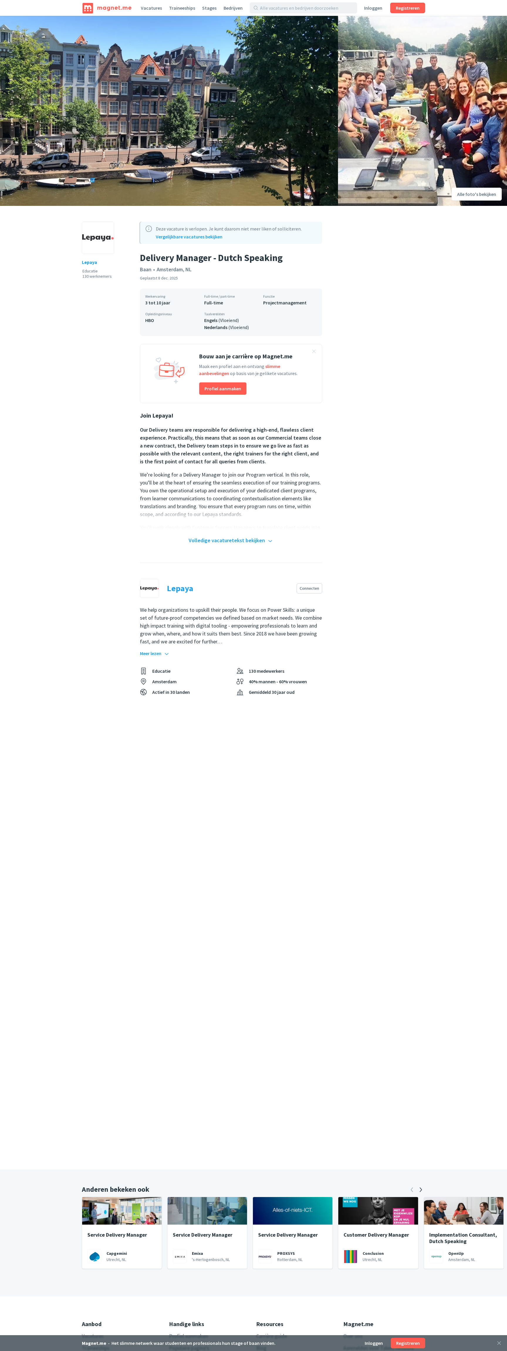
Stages (209, 8)
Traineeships (182, 8)
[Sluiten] (499, 1343)
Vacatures (151, 8)
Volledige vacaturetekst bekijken (227, 540)
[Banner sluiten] (314, 352)
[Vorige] (412, 1189)
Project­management (285, 303)
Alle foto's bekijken (476, 194)
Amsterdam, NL (174, 269)
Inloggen (373, 8)
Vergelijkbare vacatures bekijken (189, 237)
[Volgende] (420, 1189)
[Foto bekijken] (169, 111)
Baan (145, 269)
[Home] (107, 8)
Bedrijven (233, 8)
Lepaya (89, 262)
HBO (149, 320)
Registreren (408, 8)
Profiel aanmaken (223, 388)
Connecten (309, 588)
